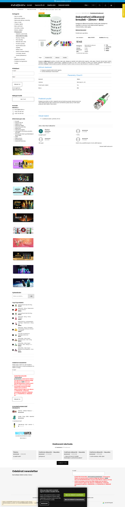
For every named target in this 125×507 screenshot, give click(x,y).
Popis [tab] (40, 57)
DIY (15, 57)
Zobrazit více (62, 463)
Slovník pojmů (18, 139)
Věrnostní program (20, 129)
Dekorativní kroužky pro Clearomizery (90, 46)
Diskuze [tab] (57, 57)
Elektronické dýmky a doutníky (22, 20)
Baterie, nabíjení (18, 30)
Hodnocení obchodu (20, 141)
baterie (95, 62)
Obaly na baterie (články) (22, 51)
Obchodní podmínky (20, 127)
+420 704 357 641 (18, 111)
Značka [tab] (65, 57)
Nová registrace (16, 88)
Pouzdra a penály (20, 43)
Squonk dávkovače (20, 45)
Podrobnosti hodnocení (97, 13)
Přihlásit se (17, 84)
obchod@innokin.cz (19, 109)
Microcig (106, 37)
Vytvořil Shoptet (109, 502)
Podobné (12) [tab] (48, 57)
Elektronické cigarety (19, 18)
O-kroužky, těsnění (21, 53)
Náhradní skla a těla (21, 41)
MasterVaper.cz (23, 438)
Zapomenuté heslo (17, 89)
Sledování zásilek (19, 125)
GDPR (16, 137)
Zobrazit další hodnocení (106, 146)
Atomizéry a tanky (19, 28)
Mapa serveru (18, 138)
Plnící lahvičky (19, 40)
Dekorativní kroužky (21, 36)
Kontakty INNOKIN (37, 497)
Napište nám (18, 124)
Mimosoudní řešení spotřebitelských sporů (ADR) (24, 134)
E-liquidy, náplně (18, 24)
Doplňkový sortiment (19, 59)
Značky (16, 63)
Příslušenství (18, 32)
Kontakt (17, 121)
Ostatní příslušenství (21, 55)
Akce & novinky (18, 16)
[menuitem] (29, 5)
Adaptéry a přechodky (21, 34)
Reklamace (18, 128)
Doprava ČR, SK (19, 122)
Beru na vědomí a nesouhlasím (74, 499)
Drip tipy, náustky (20, 38)
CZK (93, 5)
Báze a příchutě (18, 26)
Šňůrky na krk (19, 49)
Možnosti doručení (81, 30)
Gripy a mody (17, 22)
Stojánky (18, 47)
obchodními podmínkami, (18, 378)
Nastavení (44, 503)
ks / (23, 99)
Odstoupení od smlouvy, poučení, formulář (23, 131)
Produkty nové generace (20, 61)
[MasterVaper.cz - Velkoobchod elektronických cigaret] (23, 433)
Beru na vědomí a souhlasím (74, 495)
